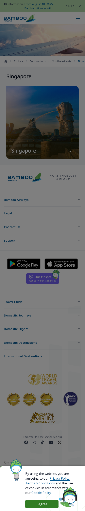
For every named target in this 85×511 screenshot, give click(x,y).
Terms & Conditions (40, 483)
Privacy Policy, (60, 478)
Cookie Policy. (41, 493)
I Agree (42, 504)
